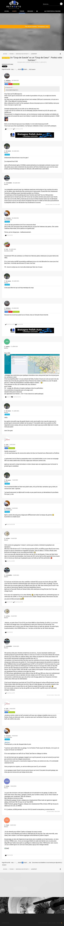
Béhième (8, 80)
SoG (7, 444)
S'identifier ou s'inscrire (53, 11)
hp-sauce (8, 151)
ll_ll (7, 249)
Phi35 (7, 825)
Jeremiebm (9, 182)
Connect (36, 62)
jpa (6, 342)
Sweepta (8, 218)
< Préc (12, 69)
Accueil (6, 11)
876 (26, 69)
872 (19, 69)
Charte (14, 11)
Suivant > (33, 69)
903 (30, 69)
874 (22, 69)
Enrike (7, 786)
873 (20, 69)
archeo (8, 538)
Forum (58, 923)
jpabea (8, 346)
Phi (7, 820)
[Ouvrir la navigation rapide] (61, 53)
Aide (49, 923)
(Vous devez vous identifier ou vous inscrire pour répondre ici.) (47, 862)
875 (24, 69)
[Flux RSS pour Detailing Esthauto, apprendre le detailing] (61, 923)
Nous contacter (42, 923)
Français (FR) (5, 923)
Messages (30, 11)
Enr (7, 781)
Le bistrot (28, 62)
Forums (22, 11)
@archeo (7, 742)
